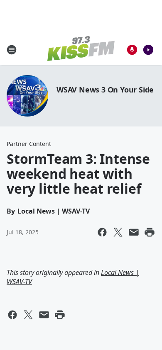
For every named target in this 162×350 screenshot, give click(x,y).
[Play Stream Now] (148, 50)
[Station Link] (81, 49)
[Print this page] (149, 232)
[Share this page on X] (118, 232)
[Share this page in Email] (134, 232)
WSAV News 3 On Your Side (105, 90)
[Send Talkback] (132, 50)
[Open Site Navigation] (12, 50)
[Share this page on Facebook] (102, 232)
